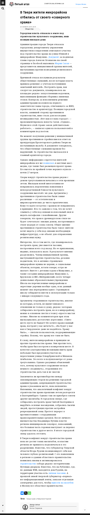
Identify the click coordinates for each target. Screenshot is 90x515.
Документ (53, 57)
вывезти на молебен (62, 482)
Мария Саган (62, 63)
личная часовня (57, 473)
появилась (49, 163)
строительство (28, 463)
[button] (3, 3)
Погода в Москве (81, 4)
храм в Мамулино (38, 499)
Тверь (28, 499)
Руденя (48, 499)
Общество (29, 29)
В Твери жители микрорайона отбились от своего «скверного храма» (45, 17)
